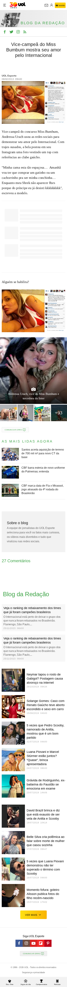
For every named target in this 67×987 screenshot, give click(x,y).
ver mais (31, 915)
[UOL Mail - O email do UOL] (46, 5)
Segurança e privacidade (33, 972)
